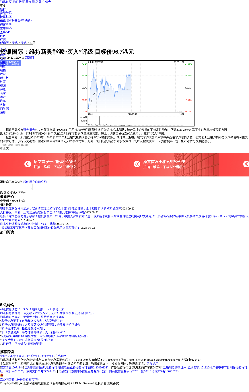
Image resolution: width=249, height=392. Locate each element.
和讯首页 (6, 1)
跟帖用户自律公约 (35, 181)
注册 (3, 112)
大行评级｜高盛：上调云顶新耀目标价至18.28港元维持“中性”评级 (42, 212)
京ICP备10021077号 (167, 371)
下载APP (5, 31)
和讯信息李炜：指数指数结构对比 (23, 328)
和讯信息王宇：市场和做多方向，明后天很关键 (32, 320)
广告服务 (61, 356)
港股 (15, 42)
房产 (3, 97)
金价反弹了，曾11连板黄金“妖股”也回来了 (29, 339)
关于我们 (47, 356)
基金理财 (6, 20)
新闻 (15, 1)
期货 (35, 1)
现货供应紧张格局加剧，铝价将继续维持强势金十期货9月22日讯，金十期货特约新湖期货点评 (60, 208)
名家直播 (6, 24)
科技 (3, 104)
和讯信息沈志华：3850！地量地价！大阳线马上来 (32, 309)
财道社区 (6, 16)
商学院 (4, 108)
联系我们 (33, 356)
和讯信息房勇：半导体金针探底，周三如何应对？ (33, 332)
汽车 (3, 100)
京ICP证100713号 (12, 367)
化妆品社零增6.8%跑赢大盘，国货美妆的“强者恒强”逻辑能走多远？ (45, 336)
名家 (3, 93)
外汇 (41, 1)
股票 (22, 1)
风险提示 (152, 363)
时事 (3, 81)
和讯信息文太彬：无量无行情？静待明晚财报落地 (32, 316)
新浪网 (29, 57)
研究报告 (29, 129)
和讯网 (4, 42)
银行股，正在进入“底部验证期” (23, 343)
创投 (3, 62)
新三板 (4, 77)
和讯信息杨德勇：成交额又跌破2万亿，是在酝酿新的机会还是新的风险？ (47, 313)
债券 (48, 1)
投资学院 (6, 12)
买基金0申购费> (22, 20)
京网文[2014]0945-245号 (41, 371)
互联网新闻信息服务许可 (41, 367)
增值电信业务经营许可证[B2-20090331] (83, 367)
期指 (3, 70)
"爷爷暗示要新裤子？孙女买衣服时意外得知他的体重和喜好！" (40, 227)
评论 (3, 89)
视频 (3, 85)
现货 (3, 66)
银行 (3, 9)
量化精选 (6, 28)
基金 (28, 1)
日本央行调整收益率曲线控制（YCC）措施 (28, 223)
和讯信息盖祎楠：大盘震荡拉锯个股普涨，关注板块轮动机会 (40, 324)
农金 (3, 74)
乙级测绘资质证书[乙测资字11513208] (187, 367)
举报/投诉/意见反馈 (12, 356)
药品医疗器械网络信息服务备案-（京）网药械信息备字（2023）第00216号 (106, 371)
